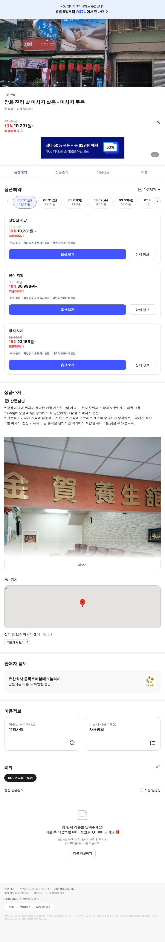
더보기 (82, 565)
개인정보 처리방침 (65, 888)
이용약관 (9, 888)
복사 (49, 634)
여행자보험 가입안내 (16, 893)
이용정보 (103, 172)
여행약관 (39, 893)
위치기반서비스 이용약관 (34, 888)
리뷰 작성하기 (82, 853)
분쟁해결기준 (57, 893)
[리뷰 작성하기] (158, 767)
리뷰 (144, 172)
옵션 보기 (67, 254)
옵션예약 (20, 172)
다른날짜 (150, 189)
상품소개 (61, 172)
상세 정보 (142, 254)
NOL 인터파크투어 (20, 778)
